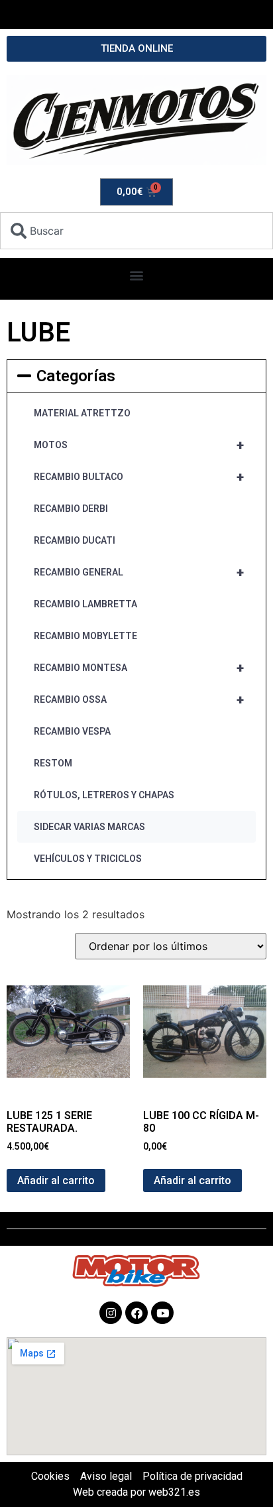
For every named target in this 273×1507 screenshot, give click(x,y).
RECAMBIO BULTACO (139, 477)
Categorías (75, 376)
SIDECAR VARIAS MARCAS (89, 826)
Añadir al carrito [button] (56, 1180)
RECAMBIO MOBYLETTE (85, 636)
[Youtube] (162, 1312)
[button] (137, 275)
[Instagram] (110, 1312)
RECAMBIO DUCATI (74, 540)
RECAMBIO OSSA (139, 699)
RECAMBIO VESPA (72, 731)
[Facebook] (136, 1312)
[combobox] (136, 230)
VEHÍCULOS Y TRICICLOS (88, 858)
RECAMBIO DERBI (71, 508)
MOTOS (139, 445)
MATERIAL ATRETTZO (82, 413)
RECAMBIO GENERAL (139, 572)
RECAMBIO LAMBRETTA (85, 604)
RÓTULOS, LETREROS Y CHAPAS (104, 795)
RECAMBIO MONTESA (139, 668)
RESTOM (53, 763)
